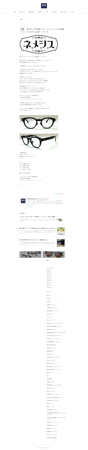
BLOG (47, 11)
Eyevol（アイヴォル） (51, 391)
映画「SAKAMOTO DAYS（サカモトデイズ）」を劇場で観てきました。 (34, 239)
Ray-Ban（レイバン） (51, 354)
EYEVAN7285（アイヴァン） (53, 310)
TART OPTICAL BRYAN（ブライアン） (55, 326)
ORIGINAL (40, 11)
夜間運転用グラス (50, 351)
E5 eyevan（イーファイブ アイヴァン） (55, 323)
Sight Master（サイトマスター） (53, 357)
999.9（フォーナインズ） (52, 434)
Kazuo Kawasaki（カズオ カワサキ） (54, 335)
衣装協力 (48, 301)
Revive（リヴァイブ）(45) (23, 185)
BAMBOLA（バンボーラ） (52, 431)
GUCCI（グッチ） (50, 314)
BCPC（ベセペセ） (51, 406)
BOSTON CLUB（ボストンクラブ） (54, 369)
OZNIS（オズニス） (51, 382)
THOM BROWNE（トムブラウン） (54, 341)
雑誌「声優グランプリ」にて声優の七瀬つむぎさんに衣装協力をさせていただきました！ (38, 228)
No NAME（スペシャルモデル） (53, 394)
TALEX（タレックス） (51, 388)
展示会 (48, 295)
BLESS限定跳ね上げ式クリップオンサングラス (56, 332)
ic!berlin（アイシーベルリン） (53, 422)
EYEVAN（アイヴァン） (52, 304)
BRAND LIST (22, 11)
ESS (48, 375)
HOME (15, 11)
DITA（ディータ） (50, 403)
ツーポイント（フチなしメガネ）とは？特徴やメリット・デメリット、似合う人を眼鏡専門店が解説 (40, 216)
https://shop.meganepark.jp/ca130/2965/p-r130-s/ (31, 99)
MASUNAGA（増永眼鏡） (52, 437)
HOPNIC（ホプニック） (52, 348)
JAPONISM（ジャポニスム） (53, 409)
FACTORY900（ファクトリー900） (54, 385)
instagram (54, 11)
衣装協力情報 (31, 11)
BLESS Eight (49, 379)
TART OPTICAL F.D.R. (51, 344)
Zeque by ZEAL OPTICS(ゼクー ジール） (55, 397)
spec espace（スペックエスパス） (54, 366)
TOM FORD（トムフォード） (53, 425)
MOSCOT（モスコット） (52, 363)
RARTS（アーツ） (50, 372)
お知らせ (48, 298)
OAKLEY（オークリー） (52, 428)
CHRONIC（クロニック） (52, 329)
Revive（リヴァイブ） (51, 360)
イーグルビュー (50, 317)
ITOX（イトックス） (51, 320)
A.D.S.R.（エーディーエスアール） (54, 338)
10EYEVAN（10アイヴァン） (53, 307)
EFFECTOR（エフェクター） (53, 400)
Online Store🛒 (64, 11)
